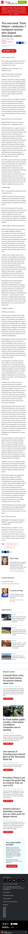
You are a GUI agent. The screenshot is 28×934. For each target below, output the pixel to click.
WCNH (4, 907)
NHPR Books (9, 547)
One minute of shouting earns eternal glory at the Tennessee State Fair (14, 755)
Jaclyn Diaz (5, 733)
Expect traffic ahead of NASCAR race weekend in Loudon (18, 657)
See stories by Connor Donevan (10, 584)
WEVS (4, 917)
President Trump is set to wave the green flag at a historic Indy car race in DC (14, 781)
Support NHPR (12, 866)
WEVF (4, 909)
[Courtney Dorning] (4, 592)
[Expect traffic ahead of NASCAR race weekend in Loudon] (6, 656)
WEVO (4, 914)
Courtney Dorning (16, 590)
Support (23, 2)
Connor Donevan (4, 41)
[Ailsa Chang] (4, 560)
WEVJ (4, 912)
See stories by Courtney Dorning (16, 600)
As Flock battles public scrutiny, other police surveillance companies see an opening (14, 724)
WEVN (4, 913)
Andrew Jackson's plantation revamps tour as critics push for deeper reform (14, 812)
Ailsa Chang (10, 39)
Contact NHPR (6, 892)
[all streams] (26, 932)
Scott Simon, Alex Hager (8, 686)
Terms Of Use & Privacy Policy (10, 901)
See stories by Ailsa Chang (17, 571)
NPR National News (11, 544)
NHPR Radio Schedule (8, 895)
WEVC (4, 908)
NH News (14, 614)
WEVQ (4, 915)
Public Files (5, 904)
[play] (2, 932)
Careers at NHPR (7, 898)
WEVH (4, 911)
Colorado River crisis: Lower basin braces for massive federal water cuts (13, 679)
